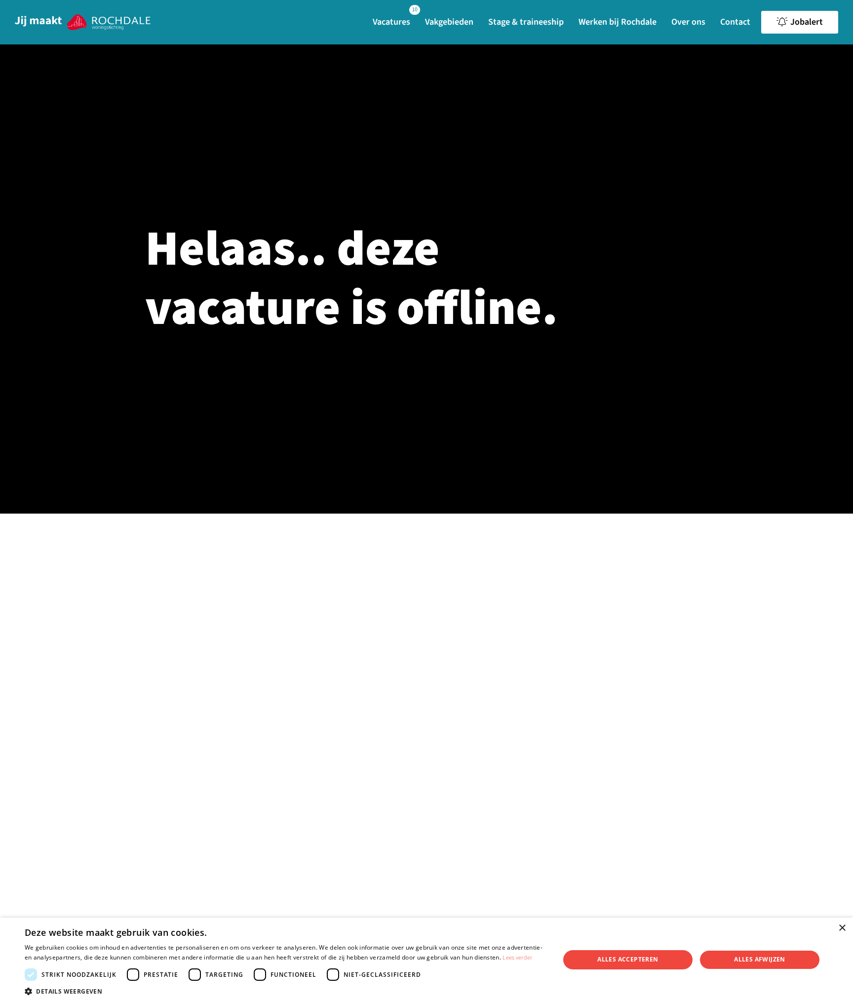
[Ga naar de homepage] (83, 22)
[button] (284, 990)
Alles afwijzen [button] (759, 959)
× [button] (842, 928)
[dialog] (426, 960)
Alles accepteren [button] (627, 959)
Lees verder (517, 958)
